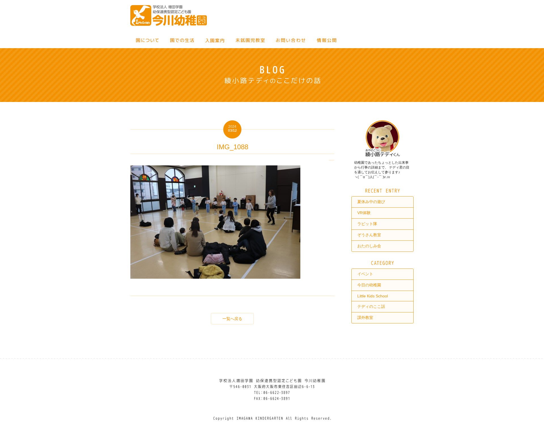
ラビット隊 (367, 223)
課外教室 (365, 317)
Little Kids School (372, 296)
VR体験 (364, 212)
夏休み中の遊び (371, 201)
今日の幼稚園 (369, 285)
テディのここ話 (371, 306)
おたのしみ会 (369, 246)
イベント (365, 274)
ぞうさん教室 (369, 235)
